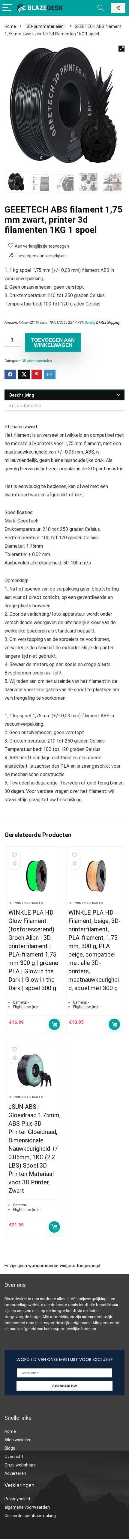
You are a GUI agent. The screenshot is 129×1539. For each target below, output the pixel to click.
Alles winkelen (18, 1439)
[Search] (100, 8)
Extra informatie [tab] (25, 405)
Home (10, 26)
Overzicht (13, 1456)
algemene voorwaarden (27, 1507)
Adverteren (15, 1473)
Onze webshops (20, 1465)
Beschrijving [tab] (21, 395)
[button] (121, 49)
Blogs (9, 1448)
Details (89, 322)
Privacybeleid (17, 1498)
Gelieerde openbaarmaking (30, 1515)
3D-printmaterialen (45, 26)
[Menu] (7, 8)
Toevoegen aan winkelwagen (53, 342)
